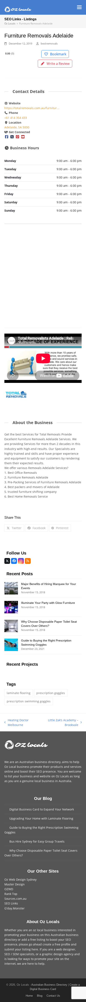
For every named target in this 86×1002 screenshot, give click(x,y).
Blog (39, 995)
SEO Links (11, 903)
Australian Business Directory (49, 984)
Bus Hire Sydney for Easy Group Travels (36, 841)
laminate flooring (18, 693)
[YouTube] (22, 137)
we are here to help (30, 964)
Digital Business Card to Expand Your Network (41, 809)
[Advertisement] (43, 274)
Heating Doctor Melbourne (16, 722)
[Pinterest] (17, 137)
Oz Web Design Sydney (20, 879)
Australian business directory (40, 762)
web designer (65, 949)
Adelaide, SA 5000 (16, 127)
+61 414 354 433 (15, 118)
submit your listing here (21, 949)
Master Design (14, 884)
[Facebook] (6, 137)
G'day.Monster (14, 908)
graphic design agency (57, 954)
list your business (20, 776)
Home (29, 995)
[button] (79, 7)
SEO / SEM (11, 954)
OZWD (8, 889)
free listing (37, 940)
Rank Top (10, 894)
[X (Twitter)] (12, 137)
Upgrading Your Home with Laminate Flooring (41, 818)
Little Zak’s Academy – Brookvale (60, 722)
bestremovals (49, 43)
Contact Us (53, 995)
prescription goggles (50, 693)
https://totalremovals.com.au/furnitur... (31, 108)
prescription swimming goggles (29, 701)
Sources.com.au (15, 899)
